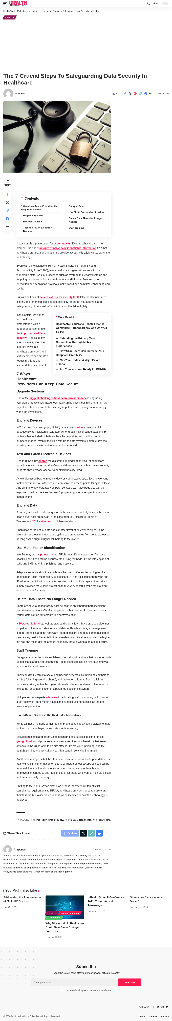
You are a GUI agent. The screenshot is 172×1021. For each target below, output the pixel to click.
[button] (6, 3)
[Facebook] (154, 1007)
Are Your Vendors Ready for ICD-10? (83, 369)
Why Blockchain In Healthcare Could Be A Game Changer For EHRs (65, 927)
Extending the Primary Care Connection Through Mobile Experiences (75, 342)
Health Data (71, 819)
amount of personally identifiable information (67, 248)
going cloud (24, 741)
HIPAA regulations (28, 623)
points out (46, 554)
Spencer (20, 93)
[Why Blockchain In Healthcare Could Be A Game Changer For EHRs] (65, 907)
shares (42, 461)
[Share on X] (130, 93)
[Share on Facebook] (124, 93)
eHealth (9, 17)
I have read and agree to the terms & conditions (88, 990)
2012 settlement (42, 521)
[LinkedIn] (109, 849)
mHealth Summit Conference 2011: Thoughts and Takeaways (106, 901)
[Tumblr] (167, 1007)
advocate (52, 697)
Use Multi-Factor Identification (86, 212)
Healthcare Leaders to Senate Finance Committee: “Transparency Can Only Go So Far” (81, 328)
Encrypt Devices (32, 221)
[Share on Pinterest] (135, 93)
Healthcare (85, 819)
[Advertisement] (86, 45)
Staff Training (76, 227)
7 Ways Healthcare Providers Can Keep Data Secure (39, 208)
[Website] (105, 849)
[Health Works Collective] (18, 3)
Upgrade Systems (33, 215)
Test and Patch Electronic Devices (38, 229)
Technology (54, 918)
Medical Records (70, 913)
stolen (79, 427)
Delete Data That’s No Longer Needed (85, 220)
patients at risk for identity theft (59, 297)
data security (55, 819)
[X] (158, 1007)
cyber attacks (62, 243)
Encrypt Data (76, 206)
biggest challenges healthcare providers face (58, 398)
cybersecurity (39, 819)
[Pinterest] (163, 1007)
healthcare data (102, 819)
